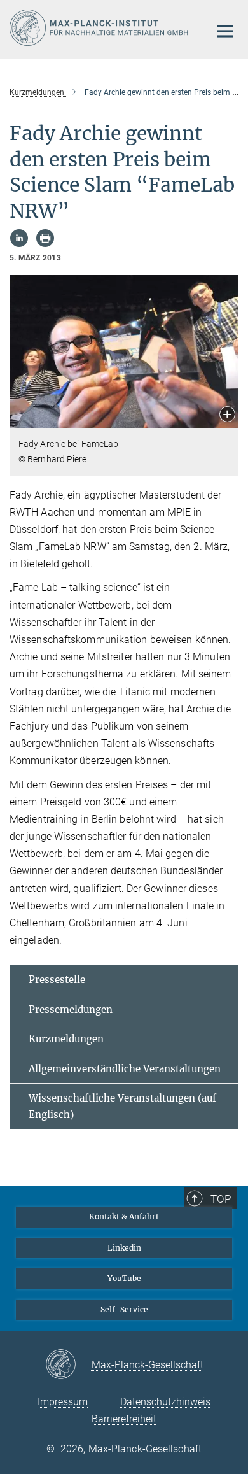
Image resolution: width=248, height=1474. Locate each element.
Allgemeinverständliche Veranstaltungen (125, 1069)
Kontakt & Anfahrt (124, 1216)
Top (220, 1199)
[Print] (45, 238)
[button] (227, 415)
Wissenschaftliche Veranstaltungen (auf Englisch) (122, 1106)
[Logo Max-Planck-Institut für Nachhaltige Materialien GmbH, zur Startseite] (100, 28)
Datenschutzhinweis (165, 1402)
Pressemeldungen (71, 1009)
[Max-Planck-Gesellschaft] (68, 1365)
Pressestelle (57, 980)
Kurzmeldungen (66, 1039)
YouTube (124, 1278)
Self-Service (124, 1309)
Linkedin (124, 1247)
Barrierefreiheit (124, 1419)
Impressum (63, 1402)
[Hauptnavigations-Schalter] (225, 31)
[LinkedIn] (19, 238)
